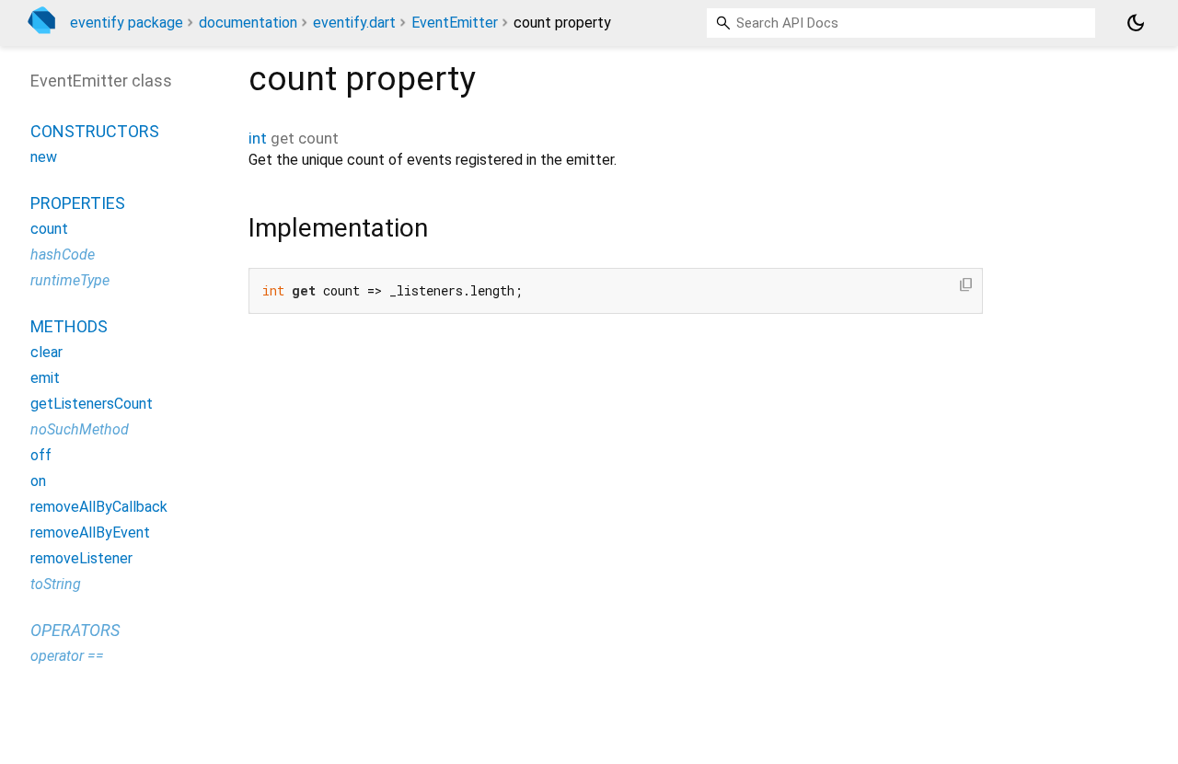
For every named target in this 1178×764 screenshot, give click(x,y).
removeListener (81, 558)
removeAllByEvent (90, 532)
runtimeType (70, 280)
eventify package (126, 22)
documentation (248, 22)
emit (45, 378)
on (38, 481)
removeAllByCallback (98, 506)
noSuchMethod (79, 429)
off (41, 455)
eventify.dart (354, 22)
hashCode (62, 254)
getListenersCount (91, 403)
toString (55, 584)
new (43, 157)
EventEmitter (454, 22)
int (257, 138)
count (49, 228)
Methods (69, 326)
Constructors (94, 131)
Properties (77, 203)
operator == (67, 656)
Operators (75, 630)
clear (46, 352)
